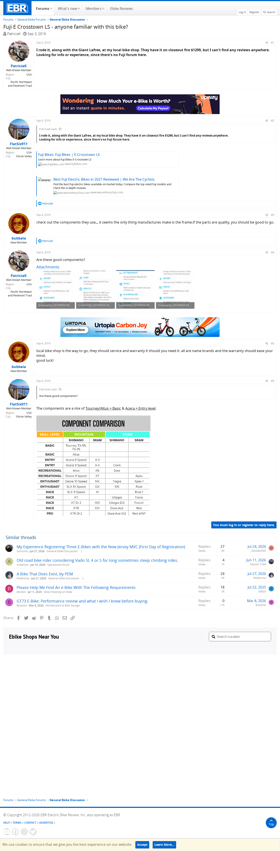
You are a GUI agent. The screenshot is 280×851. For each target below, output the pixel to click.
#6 (272, 381)
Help (6, 823)
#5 (272, 343)
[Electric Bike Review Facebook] (15, 831)
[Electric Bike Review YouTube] (6, 831)
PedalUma (23, 578)
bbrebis (21, 592)
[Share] (267, 42)
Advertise (46, 823)
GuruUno (22, 551)
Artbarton (22, 565)
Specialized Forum (58, 565)
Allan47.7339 (258, 564)
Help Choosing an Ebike (58, 592)
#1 (272, 42)
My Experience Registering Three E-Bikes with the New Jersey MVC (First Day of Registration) (101, 546)
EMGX (262, 591)
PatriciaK (14, 33)
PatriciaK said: (48, 129)
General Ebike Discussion (62, 551)
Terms (17, 823)
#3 (272, 215)
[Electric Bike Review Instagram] (24, 831)
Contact (30, 823)
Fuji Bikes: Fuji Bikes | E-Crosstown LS (69, 154)
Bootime (22, 605)
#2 (272, 120)
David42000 (258, 551)
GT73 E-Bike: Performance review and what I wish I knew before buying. (82, 601)
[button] (51, 8)
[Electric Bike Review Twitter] (33, 831)
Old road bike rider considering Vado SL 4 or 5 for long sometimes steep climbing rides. (97, 560)
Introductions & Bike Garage (63, 605)
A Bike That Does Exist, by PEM (45, 573)
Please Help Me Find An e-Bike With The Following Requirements (76, 587)
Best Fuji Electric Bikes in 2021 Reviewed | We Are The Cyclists (104, 179)
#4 (272, 252)
